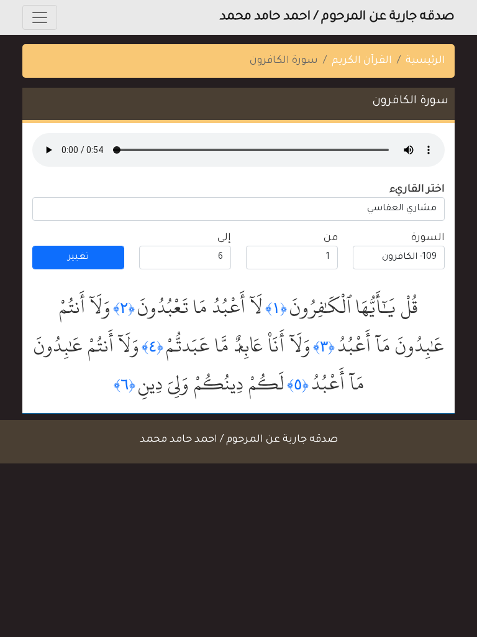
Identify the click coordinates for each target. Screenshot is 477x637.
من (331, 238)
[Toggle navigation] (39, 17)
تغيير (78, 258)
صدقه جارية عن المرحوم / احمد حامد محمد (337, 17)
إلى (224, 238)
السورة (428, 238)
